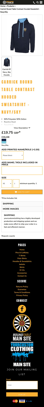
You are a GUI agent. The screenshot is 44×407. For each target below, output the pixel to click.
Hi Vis (22, 270)
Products (10, 6)
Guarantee (22, 289)
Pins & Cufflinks (22, 252)
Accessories (22, 273)
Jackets (22, 264)
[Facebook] (22, 309)
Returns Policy (22, 286)
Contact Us (22, 276)
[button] (37, 2)
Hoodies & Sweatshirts (22, 261)
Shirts (22, 267)
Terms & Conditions (22, 292)
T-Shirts (22, 255)
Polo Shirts (22, 258)
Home (2, 6)
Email (8, 379)
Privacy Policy (22, 295)
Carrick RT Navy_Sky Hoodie (6, 72)
